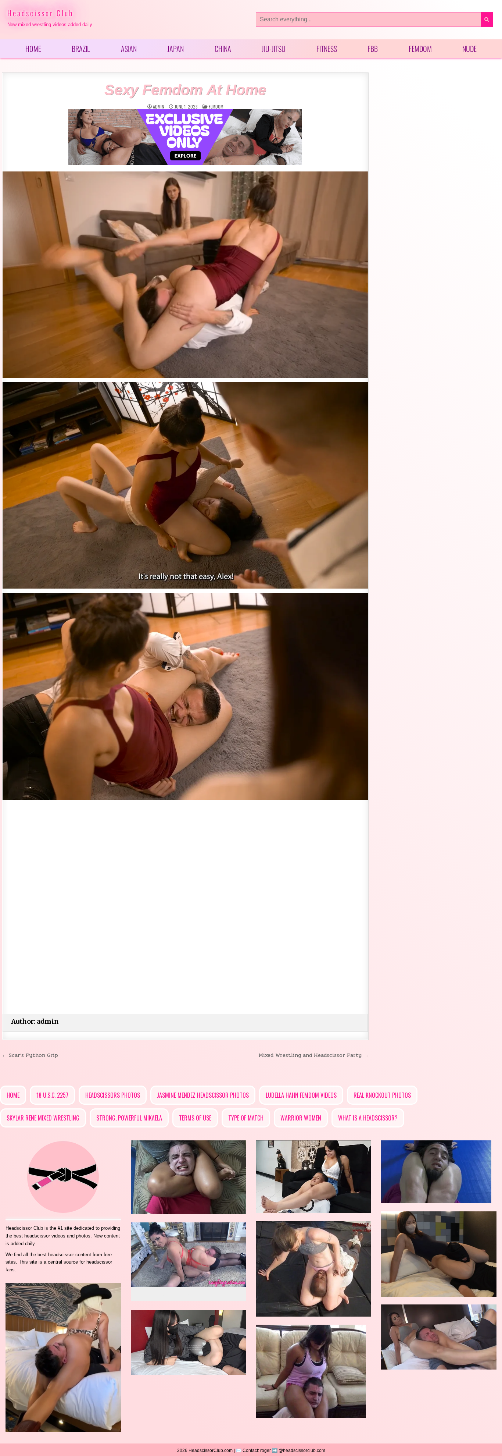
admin (158, 106)
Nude (469, 48)
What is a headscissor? (368, 1118)
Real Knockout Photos (382, 1095)
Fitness (326, 48)
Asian (129, 48)
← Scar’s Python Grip (30, 1055)
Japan (175, 48)
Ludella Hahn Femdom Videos (301, 1095)
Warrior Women (300, 1118)
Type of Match (245, 1118)
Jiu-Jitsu (274, 48)
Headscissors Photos (112, 1095)
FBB (372, 48)
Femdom (420, 48)
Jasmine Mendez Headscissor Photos (203, 1095)
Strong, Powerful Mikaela (129, 1118)
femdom (216, 106)
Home (33, 48)
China (223, 48)
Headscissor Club (40, 12)
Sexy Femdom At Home (185, 90)
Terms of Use (195, 1118)
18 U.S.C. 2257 (52, 1095)
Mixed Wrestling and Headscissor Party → (314, 1055)
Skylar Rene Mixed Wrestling (43, 1118)
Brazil (81, 48)
